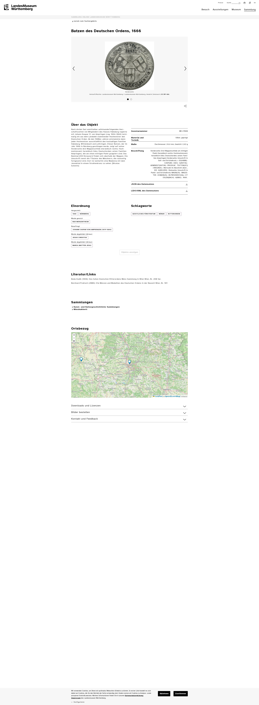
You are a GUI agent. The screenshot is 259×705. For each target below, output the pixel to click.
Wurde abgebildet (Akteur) (81, 234)
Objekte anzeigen (129, 252)
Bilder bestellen (80, 412)
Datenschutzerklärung (134, 696)
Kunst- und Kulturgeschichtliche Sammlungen (97, 307)
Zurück (73, 68)
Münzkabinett (80, 309)
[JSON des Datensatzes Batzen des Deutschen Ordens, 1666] (187, 184)
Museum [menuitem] (236, 9)
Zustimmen (180, 694)
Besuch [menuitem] (206, 9)
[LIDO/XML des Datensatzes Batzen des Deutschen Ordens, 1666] (187, 191)
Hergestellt (75, 210)
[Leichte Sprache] (245, 3)
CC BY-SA (165, 94)
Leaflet (159, 396)
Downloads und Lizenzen (86, 405)
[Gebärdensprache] (250, 3)
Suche (229, 3)
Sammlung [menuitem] (250, 9)
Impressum (76, 698)
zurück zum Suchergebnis (85, 21)
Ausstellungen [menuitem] (220, 9)
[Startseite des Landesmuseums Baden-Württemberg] (20, 8)
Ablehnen (164, 694)
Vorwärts (185, 68)
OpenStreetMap (172, 396)
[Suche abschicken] (239, 3)
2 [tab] (131, 100)
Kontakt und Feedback (84, 419)
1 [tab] (128, 100)
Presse (220, 3)
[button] (129, 362)
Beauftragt (75, 226)
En (255, 3)
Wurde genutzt (77, 218)
